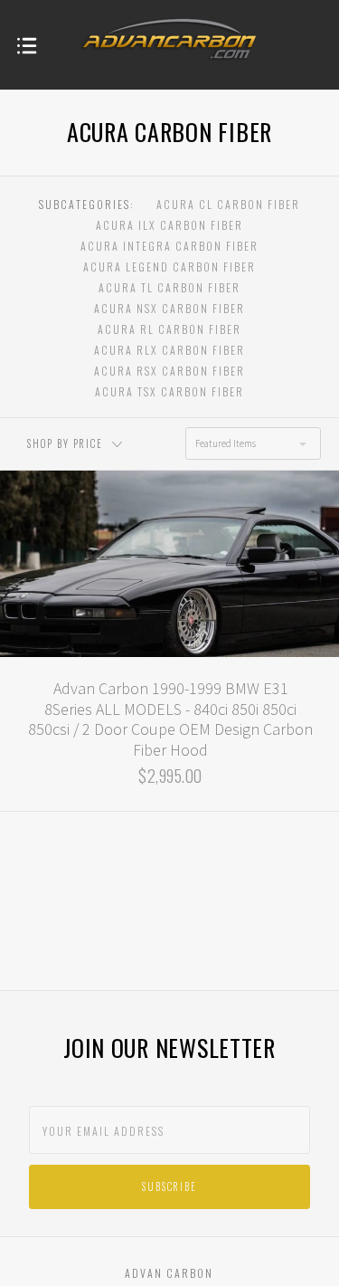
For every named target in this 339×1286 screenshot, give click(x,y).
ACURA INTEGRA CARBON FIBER (169, 245)
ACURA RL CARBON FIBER (169, 329)
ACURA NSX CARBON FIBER (169, 308)
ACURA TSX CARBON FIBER (169, 391)
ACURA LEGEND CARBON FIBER (169, 266)
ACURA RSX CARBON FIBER (169, 370)
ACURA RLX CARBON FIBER (169, 349)
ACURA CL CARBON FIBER (228, 204)
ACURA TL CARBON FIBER (169, 287)
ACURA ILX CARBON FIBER (169, 225)
